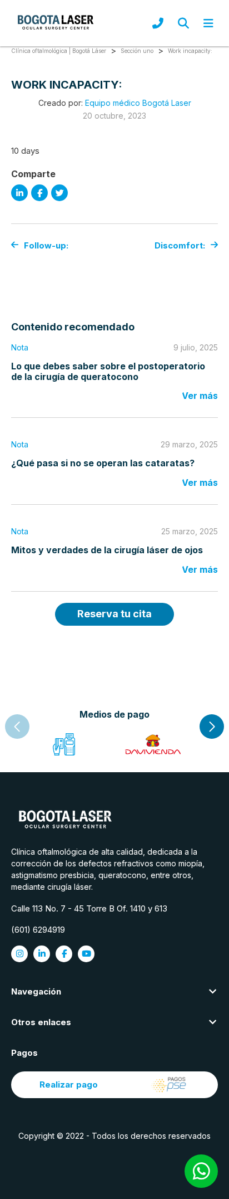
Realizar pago (68, 1084)
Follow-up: (46, 245)
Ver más (200, 396)
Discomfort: (180, 245)
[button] (212, 726)
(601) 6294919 (38, 929)
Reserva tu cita (114, 614)
